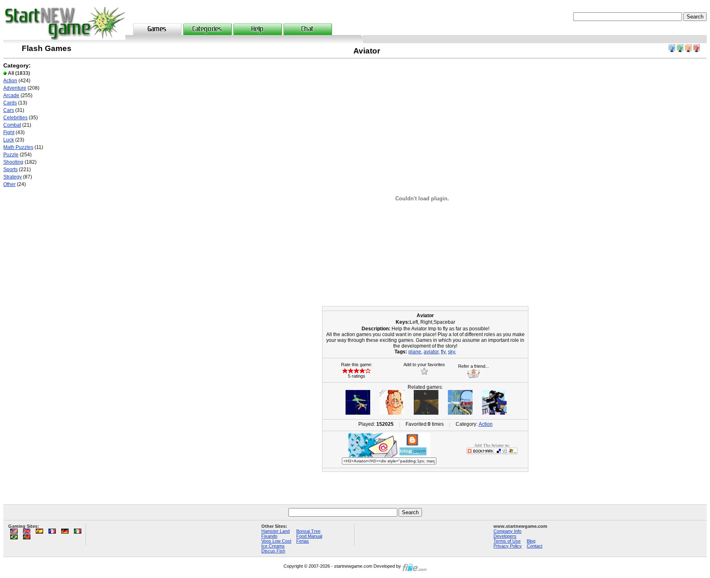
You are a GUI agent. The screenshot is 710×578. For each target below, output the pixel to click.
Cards (10, 103)
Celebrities (15, 118)
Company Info (507, 531)
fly (443, 352)
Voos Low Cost (276, 541)
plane (414, 352)
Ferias (302, 541)
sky (451, 352)
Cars (8, 110)
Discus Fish (273, 550)
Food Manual (309, 536)
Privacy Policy (507, 545)
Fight (8, 132)
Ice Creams (273, 545)
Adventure (14, 88)
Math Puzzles (18, 147)
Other (9, 184)
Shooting (13, 162)
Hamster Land (275, 531)
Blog (531, 541)
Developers (504, 536)
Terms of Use (507, 541)
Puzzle (10, 155)
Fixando (269, 536)
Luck (8, 140)
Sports (10, 169)
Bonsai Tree (308, 531)
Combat (12, 125)
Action (10, 81)
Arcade (11, 95)
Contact (534, 545)
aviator (431, 352)
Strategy (12, 177)
